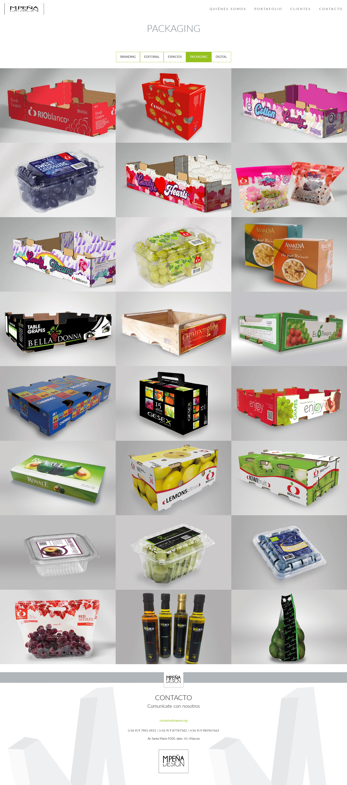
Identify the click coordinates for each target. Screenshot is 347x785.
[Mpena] (24, 9)
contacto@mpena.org (174, 720)
